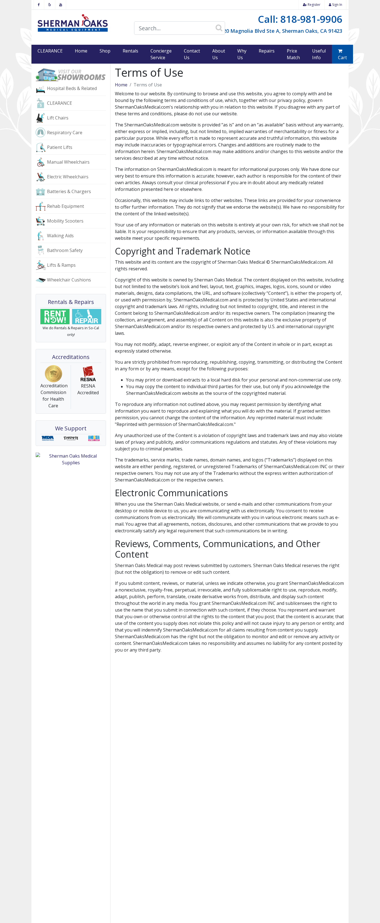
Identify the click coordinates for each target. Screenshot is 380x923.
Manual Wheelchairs (68, 162)
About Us (218, 54)
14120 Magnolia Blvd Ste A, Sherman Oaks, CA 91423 (278, 31)
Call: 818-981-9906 (300, 19)
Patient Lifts (59, 147)
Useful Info (319, 54)
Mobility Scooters (65, 221)
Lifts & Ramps (61, 265)
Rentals (130, 51)
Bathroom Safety (65, 250)
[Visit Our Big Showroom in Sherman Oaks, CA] (71, 74)
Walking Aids (60, 236)
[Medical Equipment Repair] (87, 317)
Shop (105, 51)
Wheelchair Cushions (69, 280)
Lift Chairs (57, 118)
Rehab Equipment (65, 206)
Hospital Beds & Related (72, 88)
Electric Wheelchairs (67, 177)
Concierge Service (161, 54)
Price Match (293, 54)
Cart (342, 57)
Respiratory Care (64, 132)
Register (313, 4)
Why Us (241, 54)
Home (81, 51)
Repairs (267, 51)
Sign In (336, 4)
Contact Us (192, 54)
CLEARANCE (50, 51)
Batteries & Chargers (69, 191)
